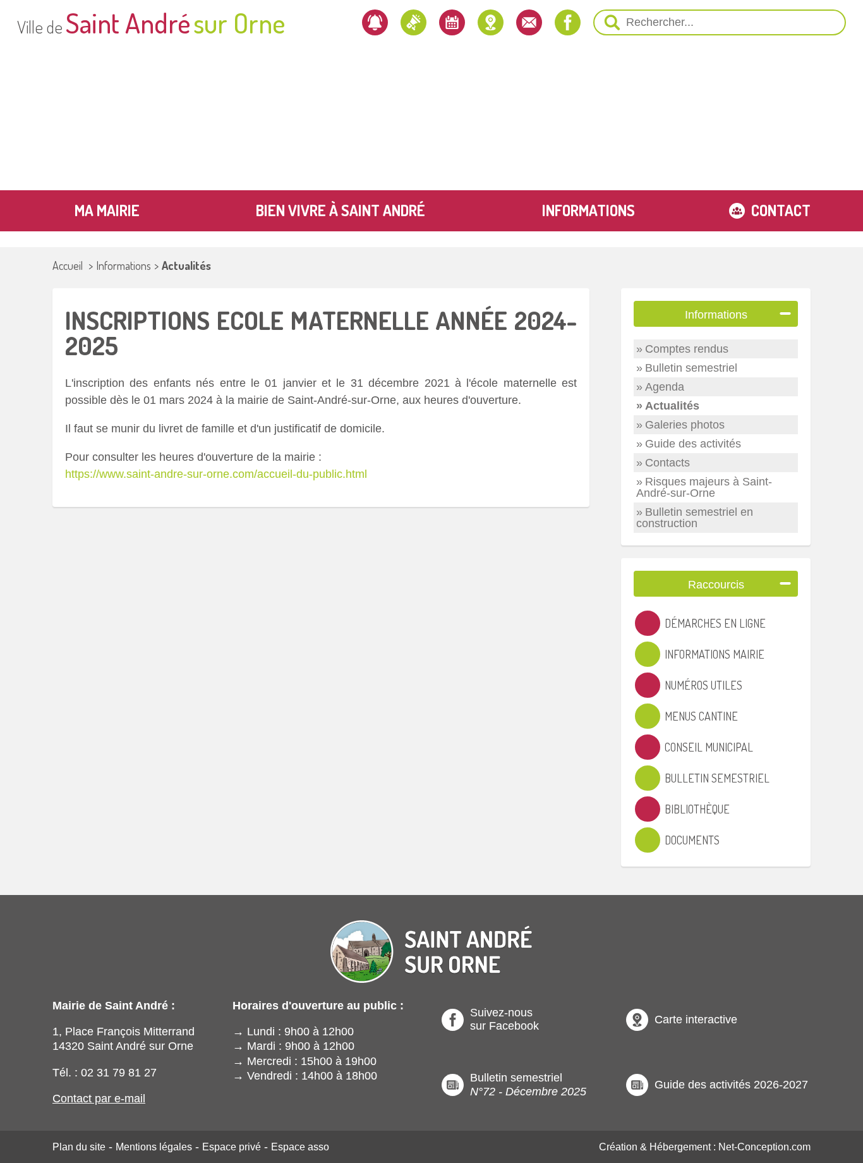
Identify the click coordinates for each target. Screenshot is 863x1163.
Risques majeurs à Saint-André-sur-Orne (704, 487)
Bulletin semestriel (691, 368)
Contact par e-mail (98, 1098)
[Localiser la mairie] (491, 22)
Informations (123, 265)
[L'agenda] (452, 22)
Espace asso (300, 1147)
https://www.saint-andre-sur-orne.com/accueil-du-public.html (216, 474)
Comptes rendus (686, 349)
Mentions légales (154, 1147)
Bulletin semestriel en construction (694, 518)
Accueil (67, 265)
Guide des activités (693, 443)
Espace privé (231, 1147)
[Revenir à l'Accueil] (431, 941)
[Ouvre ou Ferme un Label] (785, 314)
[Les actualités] (413, 22)
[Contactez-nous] (529, 22)
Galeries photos (685, 424)
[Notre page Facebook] (568, 22)
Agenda (664, 387)
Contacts (667, 462)
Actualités (186, 265)
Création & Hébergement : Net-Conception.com (705, 1147)
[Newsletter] (375, 22)
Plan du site (79, 1147)
